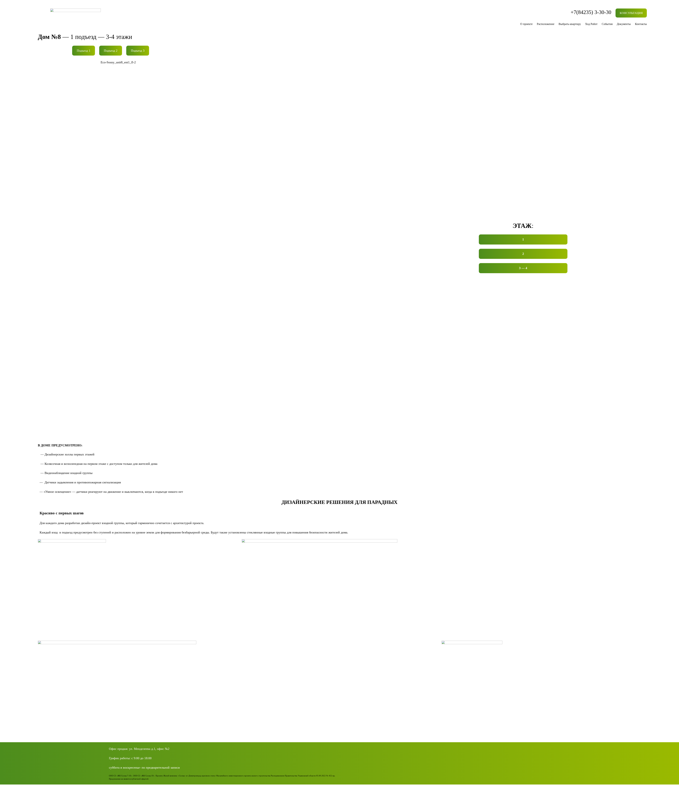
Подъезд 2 (110, 50)
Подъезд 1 (83, 50)
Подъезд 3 (137, 50)
